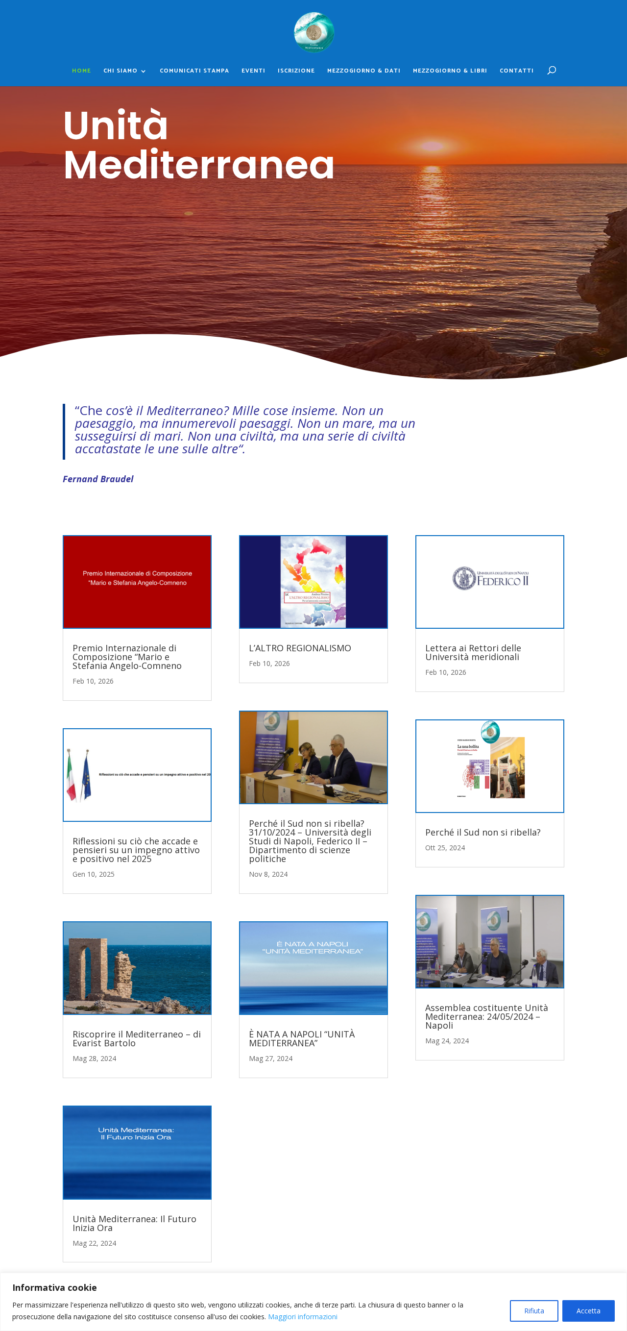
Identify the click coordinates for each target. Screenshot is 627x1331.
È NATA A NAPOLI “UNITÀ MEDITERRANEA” (302, 1038)
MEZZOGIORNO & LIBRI (450, 71)
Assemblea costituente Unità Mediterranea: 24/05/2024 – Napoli (486, 1016)
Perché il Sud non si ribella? (483, 832)
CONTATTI (517, 71)
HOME (81, 71)
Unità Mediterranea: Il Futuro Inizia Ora (134, 1223)
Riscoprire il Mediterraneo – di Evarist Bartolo (136, 1038)
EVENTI (253, 71)
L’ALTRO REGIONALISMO (300, 648)
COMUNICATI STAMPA (194, 71)
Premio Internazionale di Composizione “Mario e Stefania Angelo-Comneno (127, 656)
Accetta (589, 1310)
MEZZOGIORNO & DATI (364, 71)
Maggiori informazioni (303, 1316)
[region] (313, 1302)
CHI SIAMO (120, 71)
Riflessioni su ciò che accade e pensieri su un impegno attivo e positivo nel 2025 (136, 849)
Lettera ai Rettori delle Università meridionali (473, 652)
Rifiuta (534, 1310)
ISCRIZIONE (296, 71)
